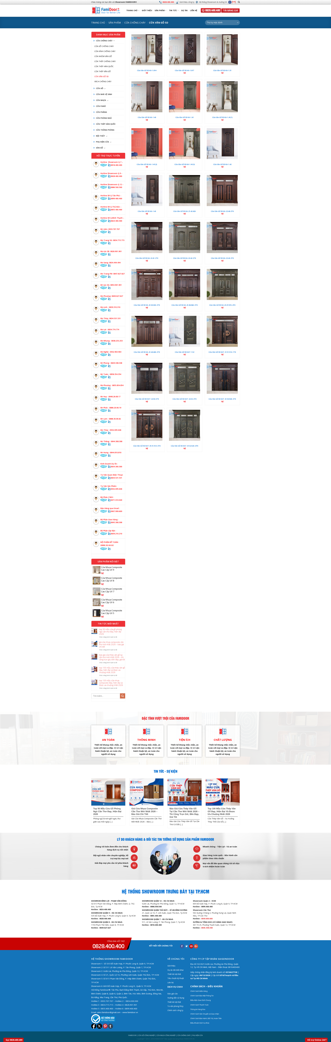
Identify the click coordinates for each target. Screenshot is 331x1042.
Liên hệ (193, 10)
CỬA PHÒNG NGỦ (104, 118)
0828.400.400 (168, 2)
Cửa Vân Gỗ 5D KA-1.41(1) (222, 117)
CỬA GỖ (99, 88)
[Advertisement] (165, 988)
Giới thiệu (147, 10)
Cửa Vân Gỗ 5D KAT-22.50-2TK (147, 399)
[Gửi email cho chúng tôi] (234, 2)
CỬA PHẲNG (101, 112)
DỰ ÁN (184, 10)
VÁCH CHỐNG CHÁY (102, 81)
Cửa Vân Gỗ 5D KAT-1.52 (184, 352)
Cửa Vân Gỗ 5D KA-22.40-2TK (222, 211)
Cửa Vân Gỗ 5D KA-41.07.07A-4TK (222, 305)
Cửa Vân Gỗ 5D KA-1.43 (147, 211)
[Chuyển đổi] (114, 40)
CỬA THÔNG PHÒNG (105, 130)
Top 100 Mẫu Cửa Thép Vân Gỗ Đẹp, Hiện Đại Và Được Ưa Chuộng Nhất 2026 (112, 669)
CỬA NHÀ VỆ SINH (104, 94)
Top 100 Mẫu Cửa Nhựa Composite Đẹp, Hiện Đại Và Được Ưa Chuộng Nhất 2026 (111, 682)
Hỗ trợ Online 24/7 (316, 1040)
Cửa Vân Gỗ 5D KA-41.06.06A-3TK (184, 305)
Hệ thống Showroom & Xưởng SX (213, 2)
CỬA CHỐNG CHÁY (134, 22)
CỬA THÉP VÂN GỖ (102, 71)
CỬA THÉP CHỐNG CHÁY (105, 61)
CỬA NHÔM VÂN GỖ (103, 56)
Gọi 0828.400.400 (14, 1040)
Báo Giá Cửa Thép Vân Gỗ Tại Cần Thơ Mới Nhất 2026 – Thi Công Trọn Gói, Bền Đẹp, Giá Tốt (112, 657)
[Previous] (91, 804)
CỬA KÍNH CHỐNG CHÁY (104, 51)
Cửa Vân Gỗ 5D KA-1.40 (147, 117)
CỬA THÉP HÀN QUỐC (104, 66)
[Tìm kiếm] (239, 2)
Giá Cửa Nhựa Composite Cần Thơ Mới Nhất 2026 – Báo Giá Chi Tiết (111, 644)
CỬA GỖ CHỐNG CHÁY (104, 46)
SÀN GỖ (99, 147)
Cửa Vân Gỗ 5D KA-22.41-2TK (146, 258)
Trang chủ (98, 22)
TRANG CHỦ (132, 10)
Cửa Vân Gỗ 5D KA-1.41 (184, 117)
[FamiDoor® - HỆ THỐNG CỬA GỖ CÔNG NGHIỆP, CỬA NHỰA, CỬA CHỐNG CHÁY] (108, 10)
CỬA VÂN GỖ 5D (101, 76)
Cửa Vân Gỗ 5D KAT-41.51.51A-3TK (147, 446)
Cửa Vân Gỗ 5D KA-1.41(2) (147, 164)
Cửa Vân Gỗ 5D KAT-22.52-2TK (184, 399)
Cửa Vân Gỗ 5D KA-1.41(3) (184, 164)
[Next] (240, 804)
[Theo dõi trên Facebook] (230, 2)
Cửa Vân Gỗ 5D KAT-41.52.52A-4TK (184, 446)
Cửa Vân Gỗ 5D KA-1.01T (184, 70)
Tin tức (173, 10)
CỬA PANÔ (101, 106)
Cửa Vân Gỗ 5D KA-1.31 (222, 70)
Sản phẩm (160, 10)
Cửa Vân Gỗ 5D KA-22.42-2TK (184, 258)
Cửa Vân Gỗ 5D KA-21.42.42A (184, 211)
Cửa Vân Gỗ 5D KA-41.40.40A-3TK (147, 352)
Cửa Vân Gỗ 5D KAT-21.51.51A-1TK (222, 352)
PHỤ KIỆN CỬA (102, 142)
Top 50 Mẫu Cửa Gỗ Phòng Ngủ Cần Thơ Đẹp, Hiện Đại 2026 (110, 631)
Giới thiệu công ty (187, 2)
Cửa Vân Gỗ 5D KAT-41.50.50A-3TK (222, 399)
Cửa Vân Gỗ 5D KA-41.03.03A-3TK (147, 305)
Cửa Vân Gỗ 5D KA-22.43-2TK (222, 258)
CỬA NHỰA (101, 100)
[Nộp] (122, 695)
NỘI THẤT (100, 136)
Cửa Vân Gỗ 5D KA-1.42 (222, 164)
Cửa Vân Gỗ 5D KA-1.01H (147, 70)
